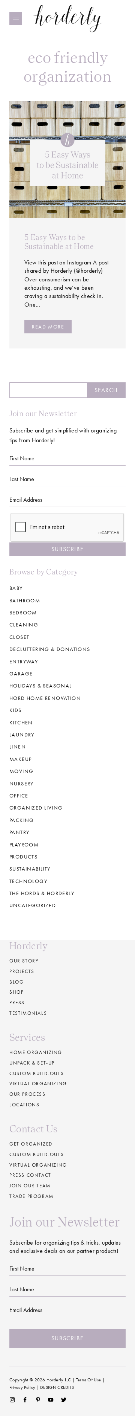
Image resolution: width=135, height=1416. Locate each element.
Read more (48, 326)
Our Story (24, 961)
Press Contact (30, 1175)
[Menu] (15, 18)
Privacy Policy (22, 1387)
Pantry (19, 832)
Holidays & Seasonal (40, 685)
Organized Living (36, 807)
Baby (16, 588)
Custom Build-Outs (36, 1154)
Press (17, 1002)
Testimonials (28, 1013)
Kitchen (21, 722)
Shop (16, 992)
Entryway (23, 661)
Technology (28, 881)
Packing (21, 820)
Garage (21, 673)
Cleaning (23, 624)
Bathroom (24, 600)
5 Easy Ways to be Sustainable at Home (59, 242)
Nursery (21, 783)
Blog (16, 982)
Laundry (21, 734)
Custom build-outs (36, 1073)
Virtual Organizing (38, 1083)
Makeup (20, 759)
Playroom (24, 844)
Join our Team (30, 1185)
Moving (21, 771)
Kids (15, 710)
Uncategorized (32, 905)
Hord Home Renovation (45, 698)
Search (106, 390)
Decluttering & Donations (49, 649)
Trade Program (31, 1196)
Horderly (67, 18)
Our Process (27, 1094)
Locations (24, 1104)
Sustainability (30, 868)
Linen (17, 746)
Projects (21, 971)
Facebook (25, 1399)
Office (18, 795)
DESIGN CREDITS (57, 1387)
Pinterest (38, 1399)
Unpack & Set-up (32, 1063)
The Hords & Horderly (41, 893)
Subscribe (67, 549)
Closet (19, 637)
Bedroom (23, 612)
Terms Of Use (88, 1380)
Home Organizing (35, 1052)
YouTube (51, 1399)
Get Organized (30, 1144)
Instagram (12, 1399)
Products (23, 856)
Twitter (64, 1399)
